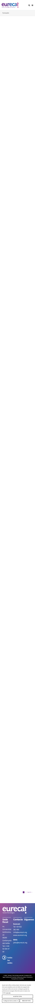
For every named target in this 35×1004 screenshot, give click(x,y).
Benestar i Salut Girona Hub (16, 153)
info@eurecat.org (20, 932)
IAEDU (6, 386)
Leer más (8, 993)
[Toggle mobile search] (29, 5)
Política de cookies (21, 977)
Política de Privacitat (11, 977)
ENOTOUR (8, 555)
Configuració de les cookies (10, 1001)
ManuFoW (8, 38)
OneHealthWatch (12, 788)
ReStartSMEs (10, 847)
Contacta (26, 975)
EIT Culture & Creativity (16, 674)
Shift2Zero (8, 270)
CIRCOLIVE (8, 330)
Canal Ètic (21, 979)
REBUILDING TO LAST (15, 730)
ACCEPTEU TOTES (17, 996)
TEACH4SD (8, 499)
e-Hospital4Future (13, 615)
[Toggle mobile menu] (32, 5)
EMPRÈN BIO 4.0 (12, 211)
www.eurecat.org (20, 935)
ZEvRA (6, 443)
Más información (9, 67)
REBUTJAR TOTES (26, 1001)
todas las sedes (9, 960)
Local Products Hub (14, 94)
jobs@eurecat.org (20, 942)
